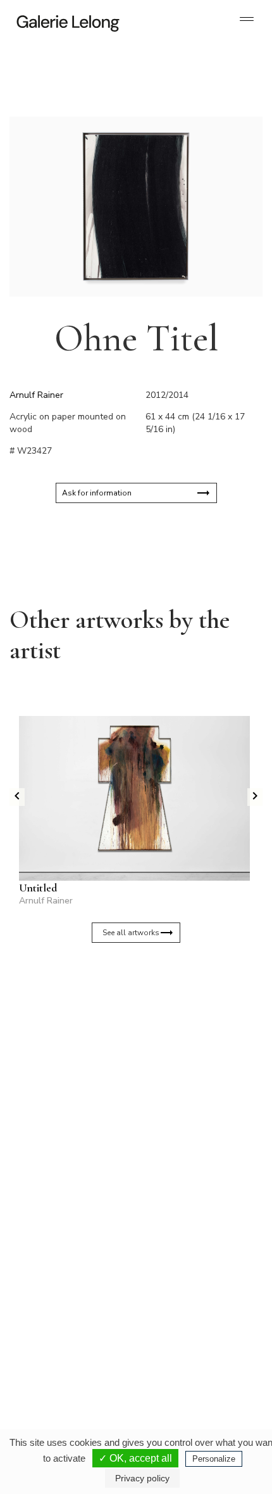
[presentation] (17, 797)
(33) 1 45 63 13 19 (62, 1225)
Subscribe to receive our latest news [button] (126, 1002)
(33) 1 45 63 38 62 (186, 1225)
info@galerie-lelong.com (57, 1235)
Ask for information (97, 493)
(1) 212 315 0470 (184, 1352)
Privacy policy (142, 1478)
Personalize (213, 1459)
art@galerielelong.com (178, 1362)
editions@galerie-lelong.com (187, 1235)
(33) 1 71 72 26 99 (62, 1352)
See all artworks (130, 933)
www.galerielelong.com (179, 1372)
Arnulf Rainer (36, 395)
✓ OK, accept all (135, 1458)
